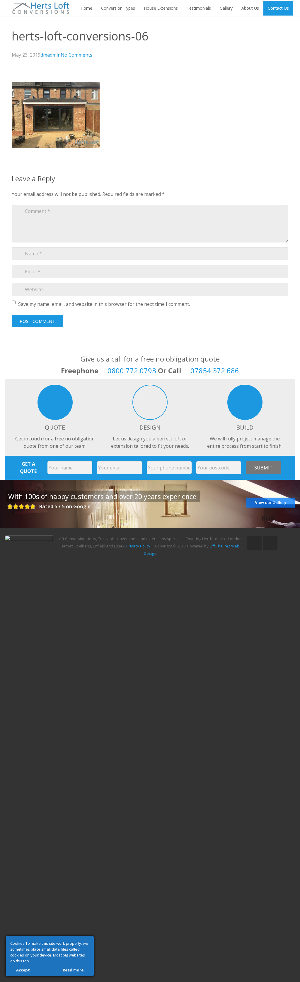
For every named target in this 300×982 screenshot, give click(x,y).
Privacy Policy (138, 546)
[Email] (254, 543)
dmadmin (50, 55)
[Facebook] (270, 543)
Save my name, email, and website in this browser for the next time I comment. (104, 304)
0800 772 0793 (132, 370)
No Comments (76, 55)
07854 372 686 (214, 370)
